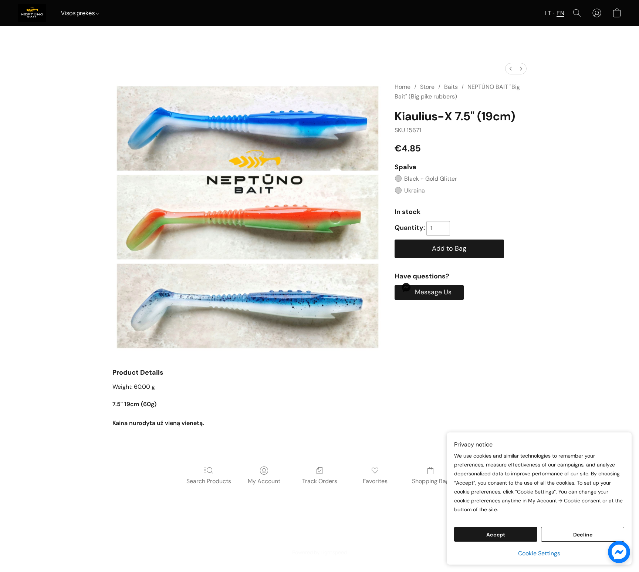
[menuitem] (511, 68)
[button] (32, 13)
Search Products (208, 481)
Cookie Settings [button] (539, 553)
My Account (264, 481)
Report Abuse (347, 539)
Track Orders (319, 481)
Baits (451, 87)
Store (427, 87)
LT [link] (309, 539)
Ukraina (414, 190)
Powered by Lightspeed (319, 552)
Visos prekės (78, 13)
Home (402, 87)
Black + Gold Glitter (430, 179)
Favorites (375, 481)
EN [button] (560, 13)
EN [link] (319, 539)
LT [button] (548, 13)
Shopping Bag (430, 481)
